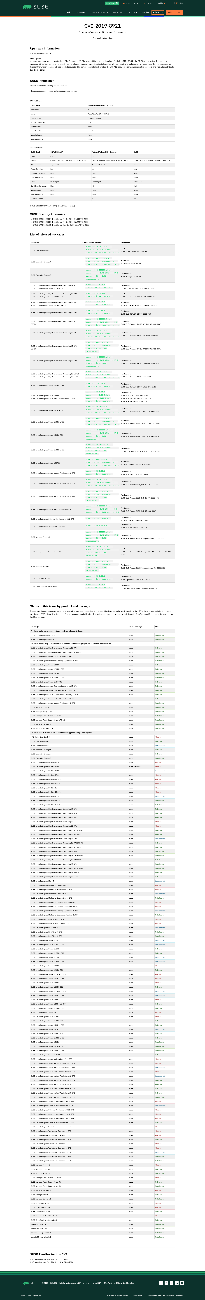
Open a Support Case (34, 1295)
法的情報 (53, 1283)
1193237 (52, 206)
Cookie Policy (179, 1295)
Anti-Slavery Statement (67, 1283)
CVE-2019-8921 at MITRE (41, 53)
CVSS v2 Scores (36, 101)
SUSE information (42, 80)
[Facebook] (166, 1283)
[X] (171, 1283)
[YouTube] (161, 1283)
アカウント (150, 3)
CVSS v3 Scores (36, 147)
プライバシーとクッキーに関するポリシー (159, 1295)
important (66, 91)
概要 (79, 1283)
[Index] (104, 38)
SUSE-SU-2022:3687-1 (43, 219)
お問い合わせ (158, 12)
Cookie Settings (137, 1295)
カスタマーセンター (133, 3)
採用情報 (45, 1283)
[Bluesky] (182, 1283)
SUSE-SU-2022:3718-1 (43, 225)
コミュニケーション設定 (92, 1283)
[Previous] (96, 38)
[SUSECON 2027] (112, 3)
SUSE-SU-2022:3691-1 (43, 222)
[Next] (110, 38)
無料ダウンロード (175, 12)
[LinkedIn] (177, 1283)
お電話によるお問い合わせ (124, 1283)
